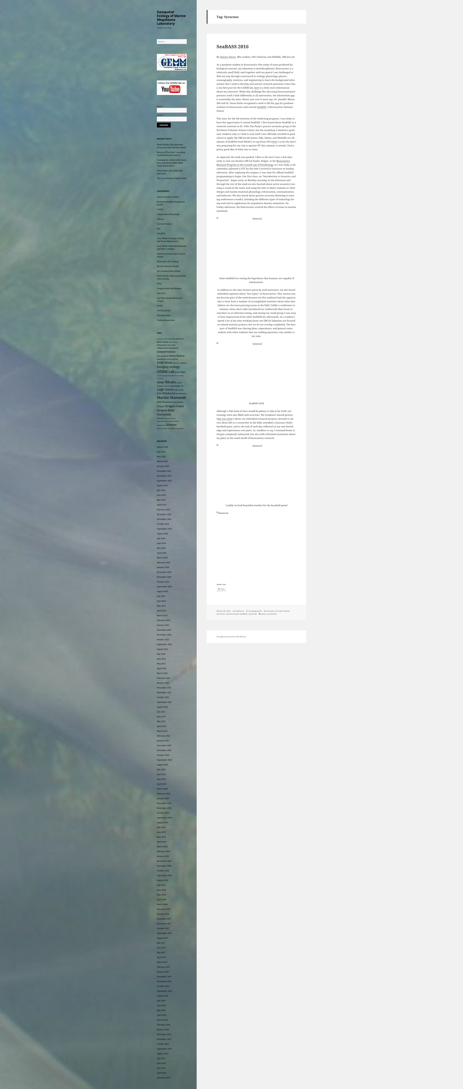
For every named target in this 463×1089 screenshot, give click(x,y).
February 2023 (163, 620)
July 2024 (161, 538)
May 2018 (161, 894)
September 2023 (164, 586)
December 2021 (164, 687)
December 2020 (164, 745)
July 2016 (161, 1000)
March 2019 (162, 846)
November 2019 (164, 808)
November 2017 (164, 923)
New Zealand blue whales (168, 271)
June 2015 (161, 1063)
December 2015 (164, 1034)
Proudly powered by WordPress (231, 636)
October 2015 (163, 1044)
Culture (160, 219)
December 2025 (164, 471)
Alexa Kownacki (170, 339)
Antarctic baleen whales (168, 197)
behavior (180, 339)
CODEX (160, 209)
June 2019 (161, 832)
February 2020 (163, 793)
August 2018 (162, 880)
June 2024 (161, 543)
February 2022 (163, 678)
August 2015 (162, 1053)
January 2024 (163, 567)
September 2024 (164, 528)
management (180, 393)
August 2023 (162, 591)
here (256, 87)
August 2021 (162, 707)
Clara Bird (171, 345)
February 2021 (163, 736)
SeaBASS (261, 107)
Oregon (160, 406)
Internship (175, 386)
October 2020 (163, 755)
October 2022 (163, 639)
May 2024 (161, 548)
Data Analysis (163, 356)
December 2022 (164, 630)
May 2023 (161, 606)
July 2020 (161, 769)
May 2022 (161, 663)
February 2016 (163, 1024)
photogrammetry (170, 418)
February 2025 (163, 509)
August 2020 (162, 764)
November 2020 (164, 750)
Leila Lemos (179, 390)
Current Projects (164, 224)
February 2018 (163, 909)
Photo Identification (163, 421)
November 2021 (164, 692)
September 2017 (164, 933)
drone (169, 359)
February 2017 (163, 967)
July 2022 (161, 654)
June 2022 (161, 658)
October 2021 (163, 697)
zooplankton (180, 428)
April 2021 (161, 726)
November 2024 (164, 519)
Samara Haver (228, 57)
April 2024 (161, 553)
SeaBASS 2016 (233, 46)
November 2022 (164, 634)
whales (173, 428)
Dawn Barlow (177, 355)
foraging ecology (168, 367)
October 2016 (163, 986)
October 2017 (163, 928)
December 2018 (164, 861)
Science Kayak (162, 428)
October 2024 (163, 524)
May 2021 (161, 721)
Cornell (278, 611)
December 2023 (164, 572)
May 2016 (161, 1010)
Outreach (161, 293)
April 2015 (161, 1073)
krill (181, 386)
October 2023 (163, 581)
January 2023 (163, 625)
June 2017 (161, 947)
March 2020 (162, 788)
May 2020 (161, 779)
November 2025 (164, 476)
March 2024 (162, 557)
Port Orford (174, 421)
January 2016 (163, 1029)
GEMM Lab (165, 371)
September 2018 (164, 875)
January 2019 (163, 856)
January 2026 (163, 466)
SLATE (160, 305)
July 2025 (161, 490)
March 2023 (162, 615)
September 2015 (164, 1048)
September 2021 (164, 702)
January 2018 (163, 914)
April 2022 (161, 668)
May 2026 (161, 456)
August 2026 (162, 447)
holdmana (239, 611)
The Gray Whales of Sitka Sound (171, 178)
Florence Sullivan (180, 363)
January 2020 (163, 798)
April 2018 (161, 899)
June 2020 (161, 774)
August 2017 (162, 938)
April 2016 (161, 1015)
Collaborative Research (167, 348)
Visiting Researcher (166, 320)
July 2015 (161, 1058)
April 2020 (161, 784)
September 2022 (164, 644)
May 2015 (161, 1068)
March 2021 (162, 731)
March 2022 (162, 673)
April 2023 (161, 610)
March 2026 (162, 461)
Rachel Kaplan (161, 425)
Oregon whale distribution (169, 288)
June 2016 (161, 1005)
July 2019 (161, 827)
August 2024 (162, 533)
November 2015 (164, 1039)
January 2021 (163, 740)
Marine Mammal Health (168, 266)
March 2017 (162, 962)
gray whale (180, 372)
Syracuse (253, 614)
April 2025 (161, 504)
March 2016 (162, 1020)
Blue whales (173, 342)
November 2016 (164, 981)
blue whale (162, 341)
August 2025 (162, 485)
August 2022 (162, 649)
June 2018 (161, 890)
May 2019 (161, 837)
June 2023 (161, 601)
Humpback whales (163, 386)
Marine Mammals (171, 397)
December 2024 (164, 514)
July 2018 (161, 885)
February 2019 (163, 851)
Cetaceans (162, 345)
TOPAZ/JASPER (163, 310)
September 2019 (164, 817)
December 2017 (164, 918)
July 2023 (161, 596)
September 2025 (164, 480)
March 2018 (162, 904)
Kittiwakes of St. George (168, 261)
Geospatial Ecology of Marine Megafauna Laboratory (171, 18)
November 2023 (164, 577)
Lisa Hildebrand (166, 393)
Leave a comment (269, 614)
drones (175, 359)
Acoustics (160, 339)
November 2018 (164, 866)
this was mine (225, 418)
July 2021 (161, 711)
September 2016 (164, 991)
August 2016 (162, 996)
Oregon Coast (174, 406)
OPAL (159, 283)
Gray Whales (166, 382)
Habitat (179, 383)
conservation (166, 352)
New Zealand (164, 401)
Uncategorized (163, 315)
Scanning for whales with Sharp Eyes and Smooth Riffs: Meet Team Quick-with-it (171, 163)
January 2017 (163, 971)
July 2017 (161, 943)
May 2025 (161, 500)
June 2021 (161, 716)
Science (171, 425)
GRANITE (161, 233)
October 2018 (163, 870)
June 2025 (161, 495)
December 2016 (164, 976)
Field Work (164, 362)
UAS (168, 428)
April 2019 (161, 841)
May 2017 (161, 952)
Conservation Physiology (168, 214)
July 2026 (161, 451)
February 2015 (163, 1077)
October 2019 (163, 813)
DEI (158, 228)
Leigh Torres (165, 389)
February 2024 (163, 562)
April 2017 (161, 957)
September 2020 (164, 760)
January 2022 (163, 683)
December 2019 (164, 803)
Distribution (162, 359)
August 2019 (162, 822)
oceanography (177, 402)
